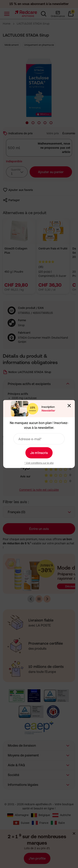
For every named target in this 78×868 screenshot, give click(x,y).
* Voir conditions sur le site (38, 463)
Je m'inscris (39, 453)
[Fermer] (69, 405)
